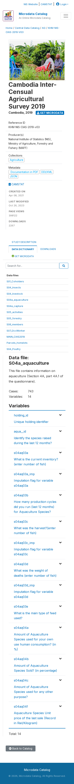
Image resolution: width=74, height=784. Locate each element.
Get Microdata (51, 112)
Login (63, 4)
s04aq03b (21, 495)
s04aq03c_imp (24, 543)
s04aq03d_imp (24, 585)
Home (9, 28)
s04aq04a (21, 628)
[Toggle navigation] (66, 16)
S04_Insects (14, 287)
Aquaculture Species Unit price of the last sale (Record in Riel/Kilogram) (35, 718)
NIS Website (31, 4)
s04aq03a (21, 453)
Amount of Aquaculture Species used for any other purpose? (33, 692)
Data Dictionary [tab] (23, 249)
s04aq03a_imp (24, 474)
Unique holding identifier (31, 422)
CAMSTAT (46, 4)
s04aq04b (21, 659)
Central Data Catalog (27, 28)
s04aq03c (21, 521)
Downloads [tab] (48, 249)
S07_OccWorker (16, 330)
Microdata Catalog (33, 14)
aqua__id (20, 431)
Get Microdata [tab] (24, 256)
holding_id (21, 415)
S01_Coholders (15, 281)
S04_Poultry (13, 349)
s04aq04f (21, 706)
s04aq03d (21, 564)
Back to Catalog (22, 748)
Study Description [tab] (24, 242)
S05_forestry (14, 318)
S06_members (15, 324)
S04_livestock (15, 293)
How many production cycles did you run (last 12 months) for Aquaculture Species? (35, 507)
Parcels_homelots (17, 342)
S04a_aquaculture (17, 299)
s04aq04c (21, 680)
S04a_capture (15, 305)
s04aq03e (21, 606)
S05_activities (15, 312)
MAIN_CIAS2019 (16, 336)
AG (44, 28)
